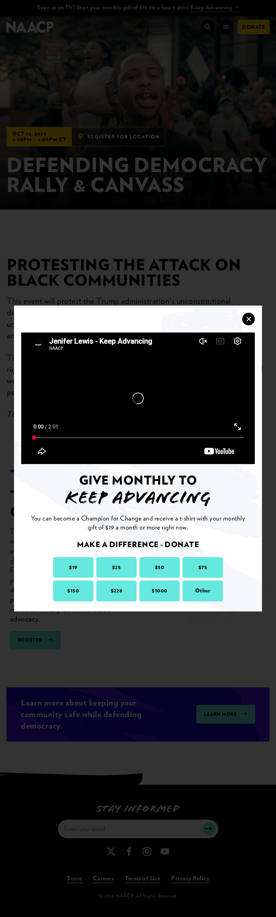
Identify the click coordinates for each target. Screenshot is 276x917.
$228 (116, 590)
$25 (116, 567)
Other (203, 590)
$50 (160, 567)
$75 (202, 567)
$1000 (159, 590)
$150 (73, 590)
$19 (73, 567)
